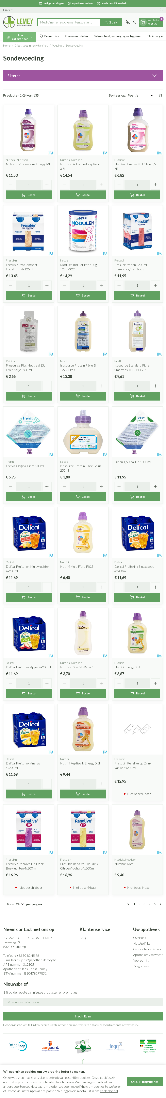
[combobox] (68, 22)
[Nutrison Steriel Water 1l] (83, 633)
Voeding (57, 45)
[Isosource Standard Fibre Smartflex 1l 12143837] (137, 331)
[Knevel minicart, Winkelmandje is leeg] (143, 22)
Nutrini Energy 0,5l (127, 667)
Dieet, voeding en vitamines (31, 45)
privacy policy (130, 1025)
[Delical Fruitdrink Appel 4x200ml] (28, 633)
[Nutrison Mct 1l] (137, 830)
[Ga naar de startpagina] (18, 22)
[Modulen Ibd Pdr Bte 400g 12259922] (83, 230)
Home (7, 45)
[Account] (134, 22)
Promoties (51, 36)
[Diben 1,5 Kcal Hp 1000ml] (137, 432)
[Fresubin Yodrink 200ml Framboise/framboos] (137, 230)
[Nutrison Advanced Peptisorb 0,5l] (83, 130)
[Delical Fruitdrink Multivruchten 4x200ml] (28, 532)
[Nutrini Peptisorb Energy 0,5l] (83, 729)
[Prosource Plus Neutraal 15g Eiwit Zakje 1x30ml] (28, 331)
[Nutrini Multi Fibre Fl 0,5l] (83, 532)
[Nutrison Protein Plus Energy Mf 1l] (28, 130)
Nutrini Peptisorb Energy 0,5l (80, 763)
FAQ (83, 938)
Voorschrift (141, 960)
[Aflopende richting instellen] (160, 95)
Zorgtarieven (142, 966)
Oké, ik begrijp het (145, 1081)
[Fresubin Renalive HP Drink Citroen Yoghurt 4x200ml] (83, 830)
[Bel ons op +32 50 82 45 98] (128, 22)
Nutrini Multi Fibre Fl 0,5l (77, 566)
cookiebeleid (109, 1091)
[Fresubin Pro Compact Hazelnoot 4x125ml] (28, 230)
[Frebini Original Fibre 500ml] (28, 432)
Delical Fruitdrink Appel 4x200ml (28, 667)
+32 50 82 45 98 (28, 955)
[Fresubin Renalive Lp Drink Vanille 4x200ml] (137, 729)
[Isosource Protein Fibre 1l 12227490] (83, 331)
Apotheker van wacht (148, 955)
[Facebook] (83, 1062)
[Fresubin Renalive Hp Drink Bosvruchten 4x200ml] (28, 830)
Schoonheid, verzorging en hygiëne (117, 36)
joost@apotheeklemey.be (39, 960)
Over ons (139, 938)
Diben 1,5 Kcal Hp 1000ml (132, 462)
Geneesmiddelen (76, 36)
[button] (83, 75)
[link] (129, 903)
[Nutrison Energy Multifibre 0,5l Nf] (137, 130)
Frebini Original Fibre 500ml (25, 466)
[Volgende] (160, 903)
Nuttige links (141, 943)
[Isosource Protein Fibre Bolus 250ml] (83, 432)
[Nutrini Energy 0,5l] (137, 633)
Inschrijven (83, 1016)
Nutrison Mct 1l (125, 864)
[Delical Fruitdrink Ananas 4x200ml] (28, 729)
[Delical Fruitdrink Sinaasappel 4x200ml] (137, 532)
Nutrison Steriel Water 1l (77, 667)
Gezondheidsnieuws (147, 949)
